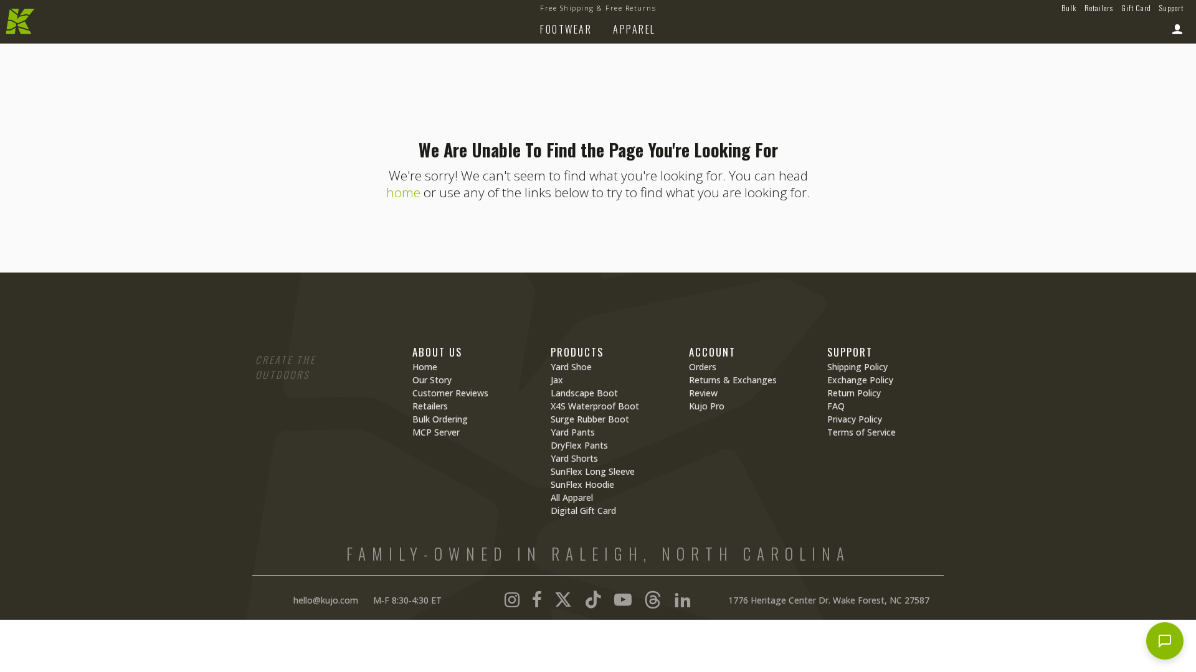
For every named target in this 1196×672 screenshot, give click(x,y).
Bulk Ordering (440, 419)
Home (424, 367)
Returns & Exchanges (733, 380)
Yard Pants (573, 432)
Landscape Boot (584, 393)
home (403, 192)
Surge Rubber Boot (590, 419)
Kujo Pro (706, 406)
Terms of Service (861, 432)
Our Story (432, 380)
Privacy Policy (854, 419)
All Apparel (572, 497)
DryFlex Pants (579, 445)
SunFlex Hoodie (582, 484)
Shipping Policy (857, 367)
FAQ (836, 406)
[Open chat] (1165, 641)
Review (703, 393)
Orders (702, 367)
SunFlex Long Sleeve (593, 471)
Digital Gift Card (583, 510)
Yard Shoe (571, 367)
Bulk (1068, 7)
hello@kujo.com (325, 600)
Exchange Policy (860, 380)
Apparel (634, 29)
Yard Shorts (574, 458)
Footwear (566, 29)
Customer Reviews (450, 393)
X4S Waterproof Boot (595, 406)
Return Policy (854, 393)
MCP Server (436, 432)
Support (1171, 7)
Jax (557, 380)
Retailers (1098, 7)
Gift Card (1136, 7)
